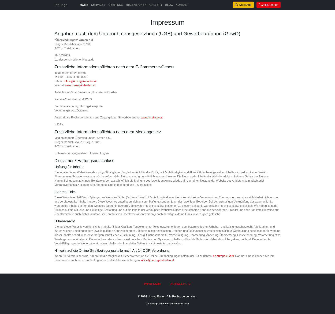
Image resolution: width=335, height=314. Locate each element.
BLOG (169, 4)
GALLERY (155, 4)
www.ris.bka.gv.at (151, 117)
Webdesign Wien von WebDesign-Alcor (167, 303)
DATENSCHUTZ (180, 283)
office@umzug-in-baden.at (80, 81)
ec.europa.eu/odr (223, 256)
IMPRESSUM (152, 283)
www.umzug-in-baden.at (80, 85)
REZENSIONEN (136, 4)
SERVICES (98, 4)
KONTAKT (182, 4)
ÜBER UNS (115, 4)
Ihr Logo (60, 5)
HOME (84, 4)
